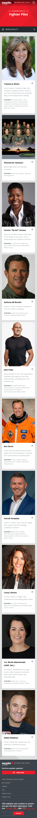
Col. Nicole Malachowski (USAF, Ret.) (14, 664)
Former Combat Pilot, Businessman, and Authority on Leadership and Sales (17, 743)
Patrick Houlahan (11, 518)
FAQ (3, 790)
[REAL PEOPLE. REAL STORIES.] (8, 3)
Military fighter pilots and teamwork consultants (15, 168)
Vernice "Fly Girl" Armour (15, 230)
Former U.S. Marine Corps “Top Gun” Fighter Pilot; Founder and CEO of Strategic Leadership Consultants (18, 525)
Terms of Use (6, 797)
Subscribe (20, 772)
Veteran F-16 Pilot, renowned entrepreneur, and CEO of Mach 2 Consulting (18, 308)
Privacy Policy (6, 793)
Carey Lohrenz (10, 592)
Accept (18, 813)
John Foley (8, 370)
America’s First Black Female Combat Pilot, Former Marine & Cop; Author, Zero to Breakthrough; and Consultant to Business (17, 236)
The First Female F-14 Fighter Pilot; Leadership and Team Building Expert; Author (18, 598)
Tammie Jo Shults (11, 84)
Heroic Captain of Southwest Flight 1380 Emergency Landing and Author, (18, 92)
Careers (4, 786)
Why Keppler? (6, 783)
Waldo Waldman (11, 738)
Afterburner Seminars (13, 163)
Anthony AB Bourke (12, 302)
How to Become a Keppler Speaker (12, 779)
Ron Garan (8, 446)
